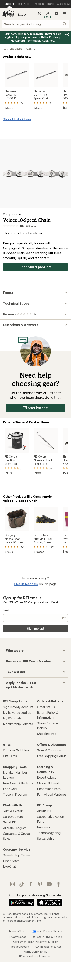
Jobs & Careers (13, 811)
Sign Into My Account (18, 707)
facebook (31, 884)
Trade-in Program (15, 794)
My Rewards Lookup (17, 712)
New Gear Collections (18, 783)
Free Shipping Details (51, 756)
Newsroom (44, 827)
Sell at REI (9, 822)
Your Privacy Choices (49, 931)
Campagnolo (12, 214)
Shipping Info (46, 733)
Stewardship (46, 838)
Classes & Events (48, 783)
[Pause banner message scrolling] (66, 34)
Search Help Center (16, 855)
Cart (56, 13)
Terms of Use (17, 931)
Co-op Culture (13, 816)
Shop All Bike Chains (17, 119)
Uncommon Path (49, 788)
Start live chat (38, 407)
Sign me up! (35, 628)
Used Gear (10, 788)
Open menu (64, 13)
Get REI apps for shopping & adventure (35, 895)
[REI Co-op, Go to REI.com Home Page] (8, 13)
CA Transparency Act (48, 946)
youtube (49, 884)
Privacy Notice (17, 936)
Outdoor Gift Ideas (16, 750)
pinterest (40, 884)
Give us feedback (26, 584)
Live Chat (9, 866)
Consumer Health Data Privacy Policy (35, 941)
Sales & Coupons (49, 750)
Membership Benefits (18, 724)
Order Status (46, 707)
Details (55, 602)
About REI (44, 811)
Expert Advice (46, 777)
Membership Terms (35, 951)
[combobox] (35, 24)
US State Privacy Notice (47, 936)
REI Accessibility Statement (35, 956)
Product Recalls (19, 946)
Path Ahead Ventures (51, 794)
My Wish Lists (12, 718)
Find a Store (11, 860)
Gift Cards (10, 756)
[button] (35, 174)
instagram (12, 884)
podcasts (58, 884)
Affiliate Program (14, 828)
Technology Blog (49, 833)
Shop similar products (35, 267)
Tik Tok (22, 884)
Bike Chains (16, 48)
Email (6, 610)
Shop (21, 14)
